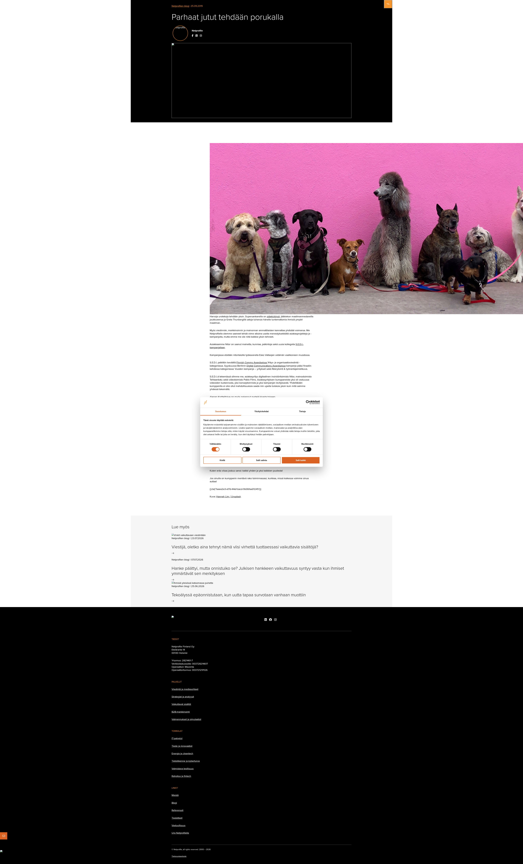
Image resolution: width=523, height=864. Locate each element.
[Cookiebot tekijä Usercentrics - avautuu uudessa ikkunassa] (308, 402)
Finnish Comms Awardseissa (251, 362)
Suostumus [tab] (220, 411)
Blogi (174, 802)
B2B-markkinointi (181, 711)
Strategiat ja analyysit (183, 696)
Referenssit (177, 810)
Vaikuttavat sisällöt (181, 704)
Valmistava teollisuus (183, 768)
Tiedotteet (177, 818)
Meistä (175, 795)
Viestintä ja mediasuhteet (185, 689)
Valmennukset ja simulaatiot (186, 719)
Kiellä (222, 460)
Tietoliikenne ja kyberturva (186, 761)
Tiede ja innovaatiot (182, 746)
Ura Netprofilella (180, 833)
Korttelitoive (224, 396)
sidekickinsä (273, 316)
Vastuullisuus (178, 825)
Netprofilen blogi (180, 6)
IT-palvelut (177, 738)
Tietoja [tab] (302, 411)
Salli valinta (261, 460)
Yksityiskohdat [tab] (261, 411)
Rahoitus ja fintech (181, 776)
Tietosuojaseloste (179, 856)
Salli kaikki (301, 460)
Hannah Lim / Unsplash (228, 496)
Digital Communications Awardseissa (266, 365)
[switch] (246, 449)
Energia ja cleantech (182, 753)
